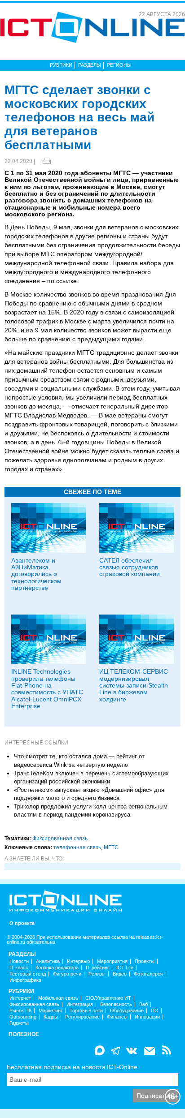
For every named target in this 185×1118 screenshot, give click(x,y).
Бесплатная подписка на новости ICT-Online (72, 1067)
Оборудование (127, 1010)
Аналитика (48, 961)
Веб (143, 1004)
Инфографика (25, 980)
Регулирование (82, 1017)
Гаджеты (19, 1023)
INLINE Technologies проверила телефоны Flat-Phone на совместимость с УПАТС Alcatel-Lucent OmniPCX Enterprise (47, 689)
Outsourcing (22, 1017)
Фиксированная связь (60, 838)
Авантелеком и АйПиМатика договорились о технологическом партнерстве (36, 574)
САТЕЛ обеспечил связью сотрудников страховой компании (129, 567)
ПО (155, 1010)
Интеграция (79, 1004)
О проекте (22, 923)
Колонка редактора (57, 967)
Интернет (20, 998)
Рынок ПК (20, 1010)
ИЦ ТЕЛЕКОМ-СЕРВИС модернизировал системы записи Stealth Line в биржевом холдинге (133, 685)
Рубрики (61, 65)
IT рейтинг (97, 967)
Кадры (51, 1017)
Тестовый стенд (27, 974)
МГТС (111, 847)
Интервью (78, 961)
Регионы (119, 65)
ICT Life (124, 967)
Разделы (89, 65)
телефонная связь (77, 847)
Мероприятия (112, 961)
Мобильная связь (58, 998)
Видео (120, 974)
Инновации (147, 1017)
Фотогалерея (148, 974)
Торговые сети (86, 1010)
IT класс (18, 967)
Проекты (144, 961)
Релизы (97, 974)
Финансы (117, 1017)
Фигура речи (67, 974)
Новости (19, 961)
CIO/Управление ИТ (108, 998)
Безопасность (116, 1004)
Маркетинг (50, 1010)
